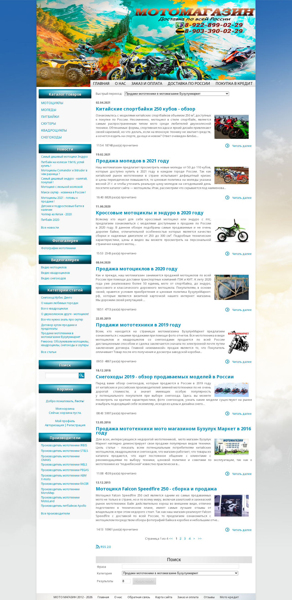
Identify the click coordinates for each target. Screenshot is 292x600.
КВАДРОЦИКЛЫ (54, 130)
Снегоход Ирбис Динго (56, 297)
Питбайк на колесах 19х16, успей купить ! (62, 164)
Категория (104, 573)
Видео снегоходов (53, 278)
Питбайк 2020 (50, 220)
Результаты (105, 581)
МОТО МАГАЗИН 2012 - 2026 (73, 597)
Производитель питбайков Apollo (63, 506)
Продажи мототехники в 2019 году (138, 325)
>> (200, 538)
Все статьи (48, 352)
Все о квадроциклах (54, 308)
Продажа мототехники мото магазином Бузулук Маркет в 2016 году (173, 430)
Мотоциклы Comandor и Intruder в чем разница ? (64, 172)
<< (171, 538)
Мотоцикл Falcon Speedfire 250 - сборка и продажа (156, 489)
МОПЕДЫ (48, 110)
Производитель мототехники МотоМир (60, 491)
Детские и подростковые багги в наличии (62, 208)
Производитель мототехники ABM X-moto (63, 477)
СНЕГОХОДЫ (51, 137)
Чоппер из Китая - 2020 (56, 214)
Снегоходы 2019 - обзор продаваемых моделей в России (165, 377)
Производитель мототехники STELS (64, 451)
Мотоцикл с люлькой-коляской (62, 187)
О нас (118, 597)
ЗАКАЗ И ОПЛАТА (146, 83)
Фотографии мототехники (58, 248)
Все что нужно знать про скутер (62, 319)
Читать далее (242, 146)
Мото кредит (229, 597)
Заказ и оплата (187, 597)
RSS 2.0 (106, 547)
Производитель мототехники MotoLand (60, 499)
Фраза (101, 567)
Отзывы (209, 597)
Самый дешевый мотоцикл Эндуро (64, 157)
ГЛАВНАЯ (101, 83)
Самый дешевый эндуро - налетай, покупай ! (64, 180)
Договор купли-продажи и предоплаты (59, 327)
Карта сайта (163, 597)
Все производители (55, 513)
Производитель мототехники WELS (64, 464)
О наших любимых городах (59, 303)
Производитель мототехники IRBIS (64, 445)
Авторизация (54, 425)
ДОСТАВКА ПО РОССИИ (189, 83)
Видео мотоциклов (54, 267)
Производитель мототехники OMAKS (60, 458)
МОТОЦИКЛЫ (52, 103)
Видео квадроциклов (55, 273)
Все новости (50, 227)
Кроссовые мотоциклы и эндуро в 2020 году (149, 213)
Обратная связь (139, 597)
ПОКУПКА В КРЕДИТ (234, 83)
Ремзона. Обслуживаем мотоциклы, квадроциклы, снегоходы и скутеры (65, 343)
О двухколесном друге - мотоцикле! (65, 314)
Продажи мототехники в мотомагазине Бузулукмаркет (60, 335)
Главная (103, 597)
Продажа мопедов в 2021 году (132, 161)
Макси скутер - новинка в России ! (63, 192)
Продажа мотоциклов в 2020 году (136, 269)
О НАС (120, 83)
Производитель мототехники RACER (65, 484)
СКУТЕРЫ (48, 123)
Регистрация (76, 425)
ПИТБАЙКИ (50, 116)
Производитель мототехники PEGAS (65, 470)
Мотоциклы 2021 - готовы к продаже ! (59, 199)
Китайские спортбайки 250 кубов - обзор (145, 109)
